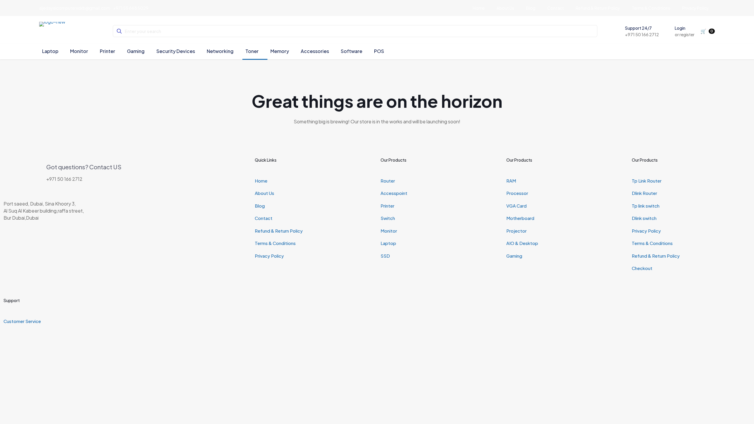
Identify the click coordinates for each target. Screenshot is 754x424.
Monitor (389, 230)
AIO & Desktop (522, 243)
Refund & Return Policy (279, 230)
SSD (385, 256)
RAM (511, 180)
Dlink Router (644, 193)
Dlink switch (644, 218)
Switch (388, 218)
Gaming (514, 256)
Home (261, 180)
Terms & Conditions (275, 243)
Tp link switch (645, 205)
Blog (260, 205)
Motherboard (520, 218)
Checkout (642, 268)
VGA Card (516, 205)
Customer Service (22, 321)
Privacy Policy (269, 256)
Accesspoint (394, 193)
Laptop (388, 243)
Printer (387, 205)
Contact (263, 218)
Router (388, 180)
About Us (264, 193)
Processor (517, 193)
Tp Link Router (647, 180)
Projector (516, 230)
